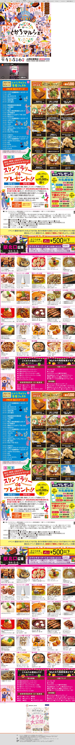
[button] (37, 719)
